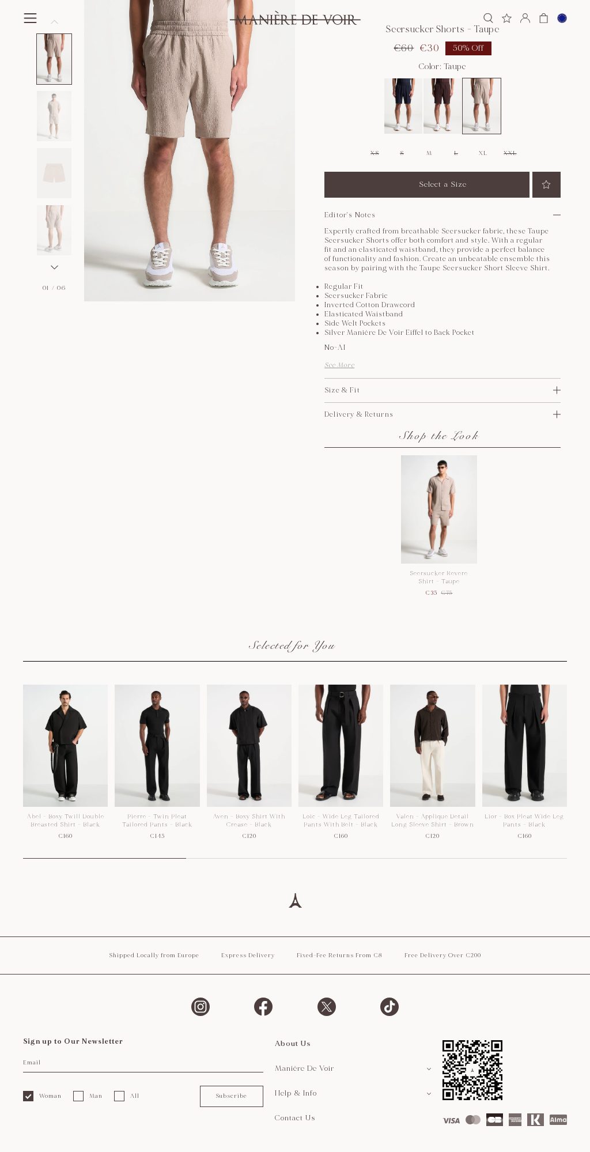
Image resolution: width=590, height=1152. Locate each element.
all (134, 1096)
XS (374, 153)
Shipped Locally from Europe (154, 955)
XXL (510, 153)
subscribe (231, 1096)
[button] (54, 59)
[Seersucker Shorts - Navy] (403, 106)
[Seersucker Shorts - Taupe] (481, 106)
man (96, 1096)
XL (483, 153)
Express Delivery (248, 955)
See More (339, 365)
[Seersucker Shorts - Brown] (442, 106)
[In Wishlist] (546, 185)
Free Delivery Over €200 (442, 955)
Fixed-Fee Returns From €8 (340, 955)
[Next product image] (54, 267)
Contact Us (295, 1118)
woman (50, 1096)
